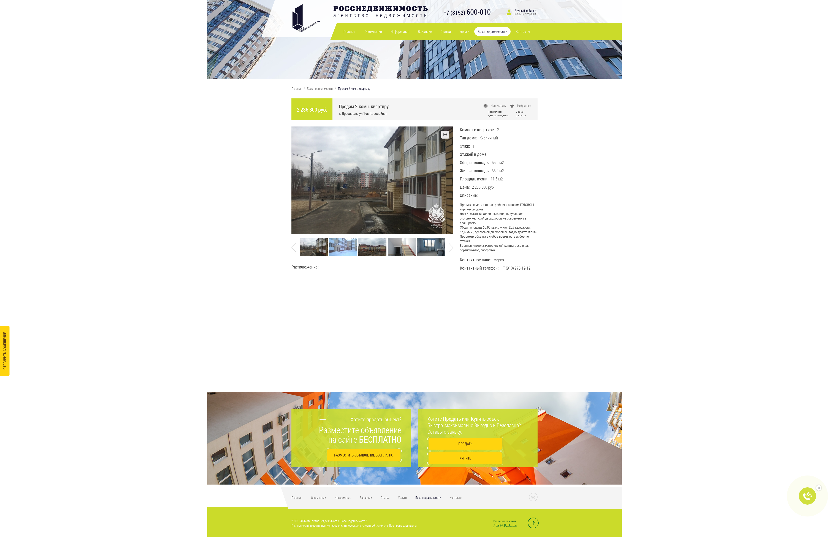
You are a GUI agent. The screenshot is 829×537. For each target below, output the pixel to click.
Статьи (446, 31)
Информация (400, 31)
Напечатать (498, 105)
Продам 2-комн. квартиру (354, 88)
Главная (349, 31)
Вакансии (425, 31)
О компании (373, 31)
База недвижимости (492, 31)
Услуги (464, 31)
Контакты (523, 31)
